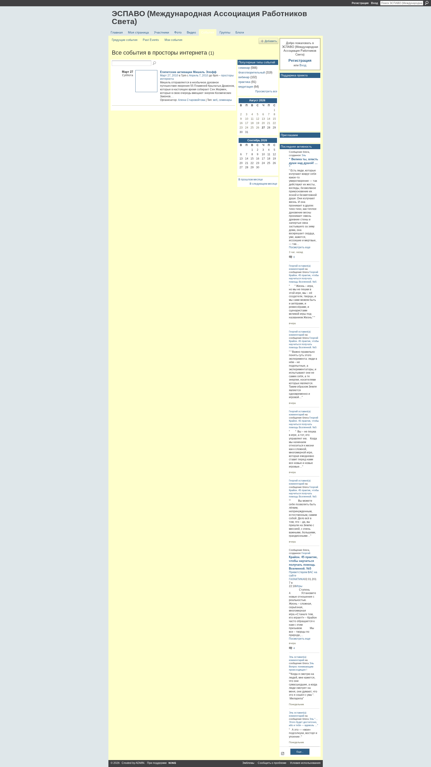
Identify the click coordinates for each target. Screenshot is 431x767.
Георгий (293, 265)
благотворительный (251, 72)
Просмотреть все (266, 91)
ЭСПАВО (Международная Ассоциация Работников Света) (209, 17)
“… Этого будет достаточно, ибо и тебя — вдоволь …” (303, 722)
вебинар (243, 77)
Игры (299, 586)
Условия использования (305, 763)
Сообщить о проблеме (272, 763)
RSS (283, 754)
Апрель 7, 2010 (198, 75)
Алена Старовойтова (191, 100)
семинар (244, 67)
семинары (225, 100)
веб (215, 100)
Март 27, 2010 (169, 75)
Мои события (173, 40)
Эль (303, 155)
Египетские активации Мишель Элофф (188, 72)
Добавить (271, 41)
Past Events (151, 40)
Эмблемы (248, 763)
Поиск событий (155, 63)
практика (244, 82)
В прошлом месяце (250, 179)
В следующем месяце (263, 183)
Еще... (300, 751)
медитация (245, 86)
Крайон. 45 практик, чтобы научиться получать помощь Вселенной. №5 (304, 278)
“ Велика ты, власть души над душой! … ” (303, 162)
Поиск (427, 3)
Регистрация (360, 3)
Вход (374, 3)
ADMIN (140, 763)
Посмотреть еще (299, 247)
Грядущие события (124, 40)
